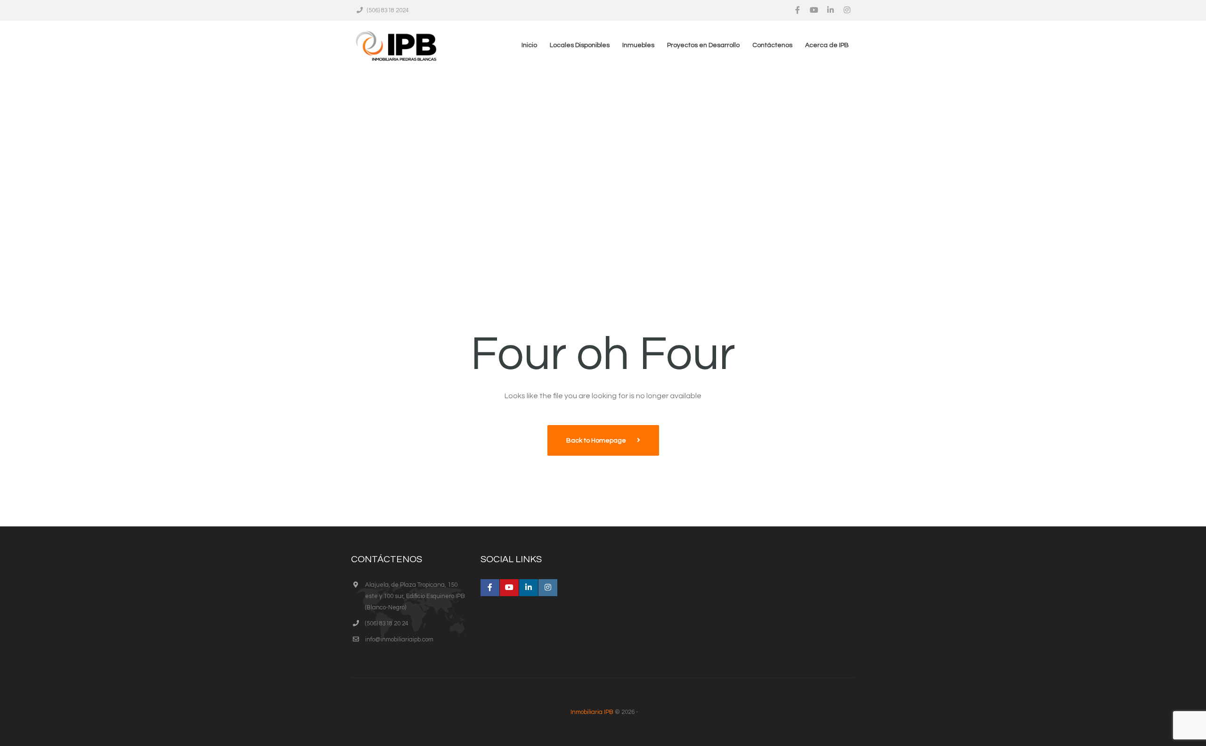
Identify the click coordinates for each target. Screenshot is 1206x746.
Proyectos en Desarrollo (703, 45)
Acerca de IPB (827, 45)
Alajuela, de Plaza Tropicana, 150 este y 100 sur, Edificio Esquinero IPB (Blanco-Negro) (415, 596)
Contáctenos (772, 45)
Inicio (529, 45)
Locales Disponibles (580, 45)
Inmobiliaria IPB (591, 712)
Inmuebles (638, 45)
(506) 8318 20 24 (386, 623)
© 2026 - (604, 712)
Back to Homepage (596, 440)
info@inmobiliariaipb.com (399, 639)
